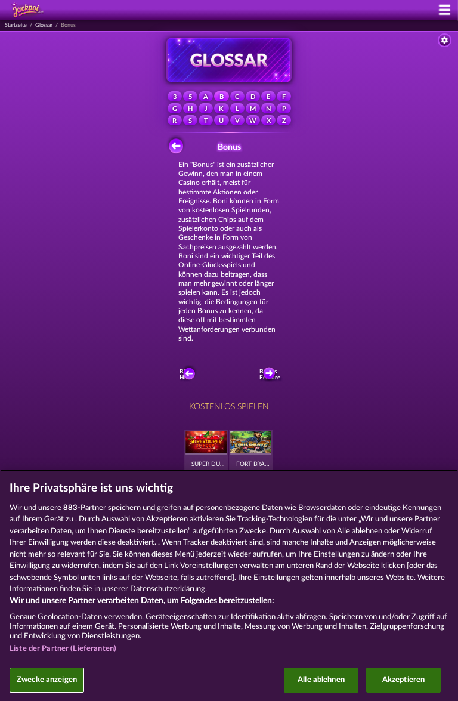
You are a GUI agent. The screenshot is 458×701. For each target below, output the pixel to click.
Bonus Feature (270, 375)
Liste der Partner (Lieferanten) (63, 649)
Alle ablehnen (321, 680)
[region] (229, 585)
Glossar (43, 25)
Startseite (16, 25)
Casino (189, 182)
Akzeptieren (403, 680)
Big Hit (184, 375)
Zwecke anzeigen (47, 680)
